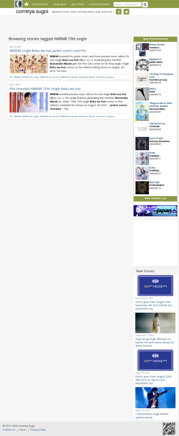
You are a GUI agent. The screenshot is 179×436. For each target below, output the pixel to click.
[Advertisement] (88, 24)
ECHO (152, 152)
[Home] (26, 3)
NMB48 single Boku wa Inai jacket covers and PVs (48, 50)
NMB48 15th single (30, 77)
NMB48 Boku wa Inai (49, 77)
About (22, 429)
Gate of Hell (156, 138)
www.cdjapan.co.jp (155, 198)
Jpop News (77, 4)
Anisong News (40, 4)
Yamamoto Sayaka (105, 77)
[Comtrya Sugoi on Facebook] (118, 11)
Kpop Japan (60, 4)
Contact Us (9, 429)
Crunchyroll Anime (99, 4)
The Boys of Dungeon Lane (161, 75)
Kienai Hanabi (157, 44)
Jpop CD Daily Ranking (155, 38)
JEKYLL (152, 88)
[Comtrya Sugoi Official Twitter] (126, 11)
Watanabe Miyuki (87, 77)
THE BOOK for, (157, 123)
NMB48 (17, 77)
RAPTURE (154, 182)
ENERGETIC (155, 59)
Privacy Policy (38, 429)
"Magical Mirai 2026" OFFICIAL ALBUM (160, 104)
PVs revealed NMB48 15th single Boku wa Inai (45, 88)
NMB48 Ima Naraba (69, 77)
